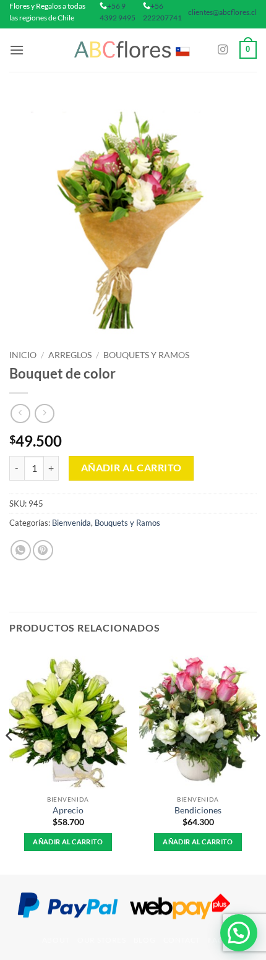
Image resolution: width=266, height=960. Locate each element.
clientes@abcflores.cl (222, 12)
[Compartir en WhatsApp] (21, 550)
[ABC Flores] (133, 49)
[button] (16, 50)
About (56, 940)
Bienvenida (71, 523)
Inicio (22, 355)
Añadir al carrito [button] (68, 842)
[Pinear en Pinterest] (43, 550)
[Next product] (20, 413)
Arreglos (70, 355)
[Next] (256, 760)
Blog (144, 940)
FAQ (216, 940)
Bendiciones (197, 810)
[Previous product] (44, 413)
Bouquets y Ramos (146, 355)
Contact (181, 940)
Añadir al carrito (131, 467)
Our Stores (101, 940)
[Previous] (9, 760)
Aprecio (68, 810)
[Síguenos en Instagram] (223, 50)
